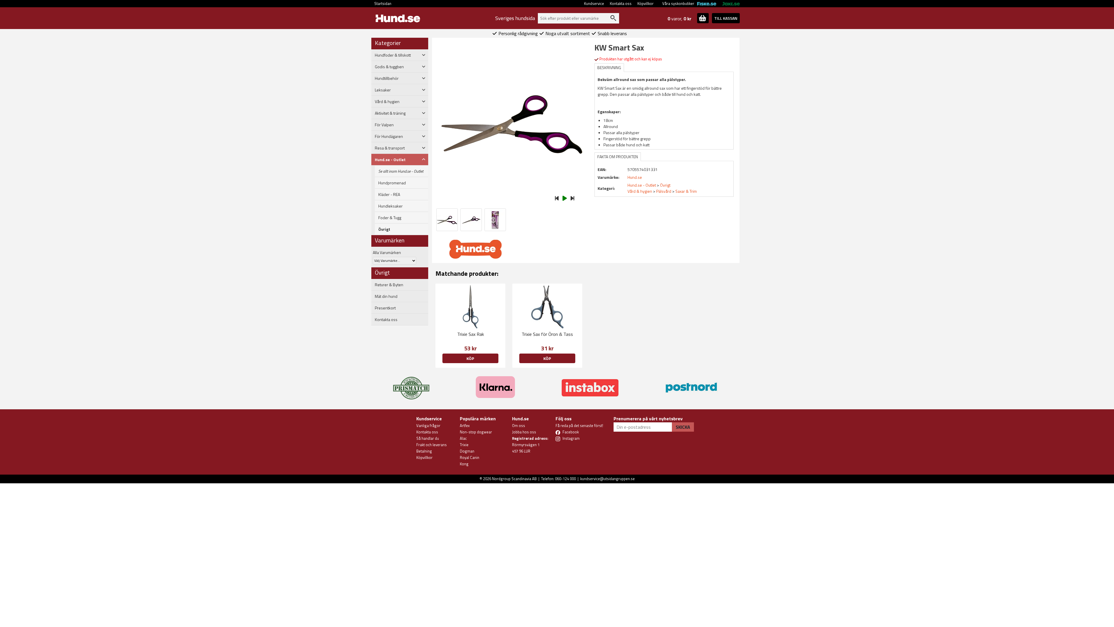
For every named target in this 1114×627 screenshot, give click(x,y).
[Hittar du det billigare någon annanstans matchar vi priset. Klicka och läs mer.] (411, 385)
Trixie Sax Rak (470, 334)
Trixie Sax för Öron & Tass (547, 334)
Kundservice (594, 3)
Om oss (518, 425)
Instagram (571, 438)
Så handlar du (427, 438)
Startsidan (382, 3)
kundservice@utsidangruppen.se (607, 479)
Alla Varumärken (387, 252)
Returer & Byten (389, 285)
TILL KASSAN (725, 18)
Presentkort (385, 308)
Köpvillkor (645, 3)
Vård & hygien (639, 191)
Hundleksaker (390, 206)
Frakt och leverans (431, 445)
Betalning (424, 451)
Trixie (464, 445)
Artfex (465, 425)
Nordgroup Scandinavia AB (514, 479)
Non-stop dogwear (476, 432)
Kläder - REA (389, 194)
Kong (464, 464)
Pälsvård (663, 191)
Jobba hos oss (524, 432)
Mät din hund (386, 296)
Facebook (571, 432)
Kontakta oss (621, 3)
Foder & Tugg (389, 217)
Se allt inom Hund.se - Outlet (400, 171)
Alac (463, 438)
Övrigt (384, 229)
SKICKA (683, 427)
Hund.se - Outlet (641, 185)
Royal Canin (469, 457)
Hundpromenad (392, 182)
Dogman (467, 451)
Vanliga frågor (428, 425)
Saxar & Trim (686, 191)
